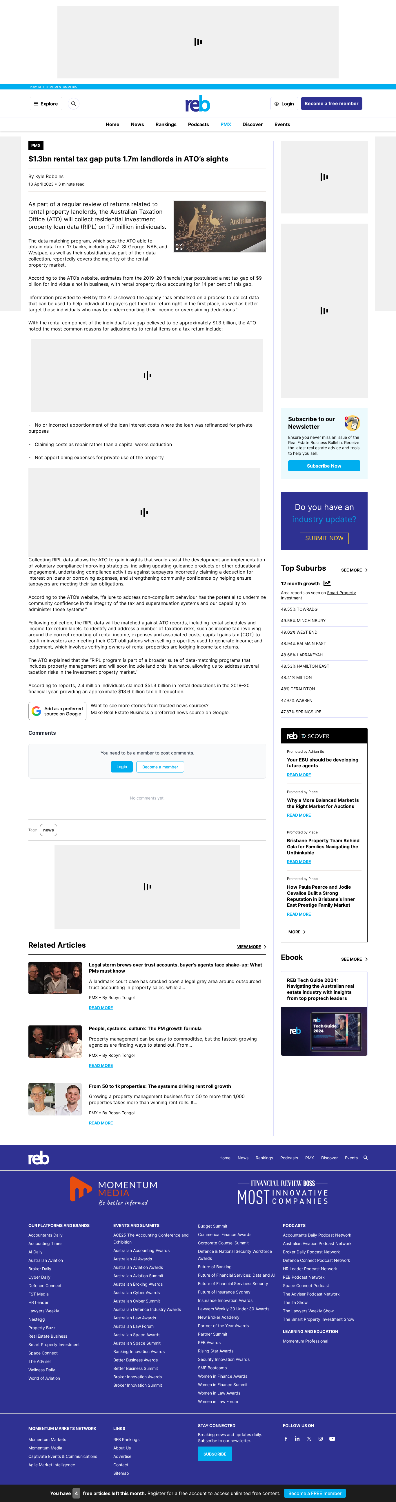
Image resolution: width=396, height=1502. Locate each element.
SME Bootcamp (212, 1367)
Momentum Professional (305, 1340)
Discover (253, 124)
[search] (366, 1158)
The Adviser (39, 1361)
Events (282, 124)
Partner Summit (212, 1334)
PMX (226, 124)
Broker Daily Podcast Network (311, 1251)
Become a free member (332, 103)
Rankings (166, 124)
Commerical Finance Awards (224, 1234)
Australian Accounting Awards (141, 1250)
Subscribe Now (324, 466)
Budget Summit (212, 1225)
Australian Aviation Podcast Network (317, 1243)
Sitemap (121, 1473)
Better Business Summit (135, 1368)
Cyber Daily (39, 1277)
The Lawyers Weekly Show (308, 1310)
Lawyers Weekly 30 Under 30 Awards (233, 1308)
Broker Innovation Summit (137, 1385)
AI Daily (35, 1251)
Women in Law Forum (218, 1401)
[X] (309, 1439)
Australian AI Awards (132, 1258)
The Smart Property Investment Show (318, 1319)
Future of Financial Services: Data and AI (236, 1275)
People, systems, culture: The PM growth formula (145, 1028)
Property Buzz (42, 1327)
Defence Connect (44, 1285)
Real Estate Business (47, 1336)
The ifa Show (295, 1302)
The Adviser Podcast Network (311, 1293)
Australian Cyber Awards (136, 1292)
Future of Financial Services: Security (233, 1283)
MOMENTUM (63, 87)
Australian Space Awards (136, 1334)
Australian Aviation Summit (138, 1275)
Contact (120, 1464)
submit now (324, 538)
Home (112, 124)
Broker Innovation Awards (137, 1376)
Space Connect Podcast (306, 1285)
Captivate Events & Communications (62, 1456)
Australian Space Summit (137, 1343)
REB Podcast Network (304, 1277)
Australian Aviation (45, 1260)
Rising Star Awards (215, 1350)
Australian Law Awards (134, 1317)
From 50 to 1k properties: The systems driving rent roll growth (160, 1086)
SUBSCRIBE (215, 1453)
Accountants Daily (45, 1234)
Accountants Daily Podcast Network (317, 1234)
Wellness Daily (41, 1369)
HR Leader (38, 1302)
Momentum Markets (47, 1439)
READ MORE (101, 1007)
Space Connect (43, 1352)
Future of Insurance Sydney (224, 1291)
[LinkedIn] (297, 1439)
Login (287, 104)
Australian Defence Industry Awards (147, 1309)
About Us (122, 1447)
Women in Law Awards (219, 1392)
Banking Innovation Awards (139, 1351)
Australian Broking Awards (138, 1284)
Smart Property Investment (54, 1344)
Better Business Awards (135, 1359)
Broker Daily (39, 1268)
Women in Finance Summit (223, 1384)
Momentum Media (45, 1447)
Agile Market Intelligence (51, 1464)
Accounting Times (45, 1243)
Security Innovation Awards (224, 1359)
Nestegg (36, 1319)
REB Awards (209, 1342)
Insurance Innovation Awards (225, 1300)
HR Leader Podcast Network (310, 1268)
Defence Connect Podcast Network (316, 1260)
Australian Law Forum (133, 1326)
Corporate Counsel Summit (223, 1242)
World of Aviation (44, 1378)
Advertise (122, 1456)
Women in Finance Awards (222, 1376)
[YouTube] (332, 1439)
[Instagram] (321, 1439)
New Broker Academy (218, 1317)
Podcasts (198, 124)
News (137, 124)
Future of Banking (215, 1266)
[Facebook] (286, 1439)
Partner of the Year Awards (223, 1325)
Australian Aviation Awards (138, 1267)
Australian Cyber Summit (136, 1300)
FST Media (38, 1293)
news (48, 829)
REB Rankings (126, 1439)
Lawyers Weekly (43, 1310)
